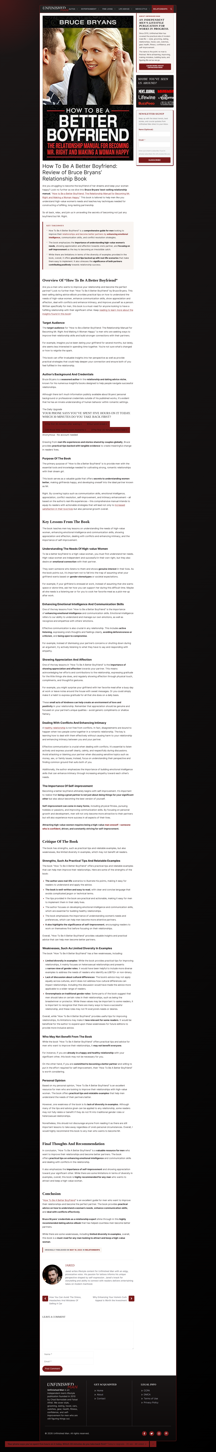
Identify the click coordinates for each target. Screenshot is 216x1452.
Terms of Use (151, 1398)
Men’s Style (141, 9)
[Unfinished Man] (53, 9)
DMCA (147, 1394)
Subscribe (154, 160)
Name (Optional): (146, 129)
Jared (70, 1265)
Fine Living (107, 9)
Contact (101, 1398)
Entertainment (88, 9)
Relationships (160, 9)
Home (100, 1390)
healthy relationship (54, 727)
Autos (72, 9)
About (100, 1394)
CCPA (147, 1390)
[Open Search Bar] (171, 9)
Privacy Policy (151, 1402)
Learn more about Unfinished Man (155, 66)
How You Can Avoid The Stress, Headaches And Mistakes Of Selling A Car (65, 1300)
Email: (142, 140)
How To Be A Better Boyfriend (59, 1200)
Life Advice (124, 9)
